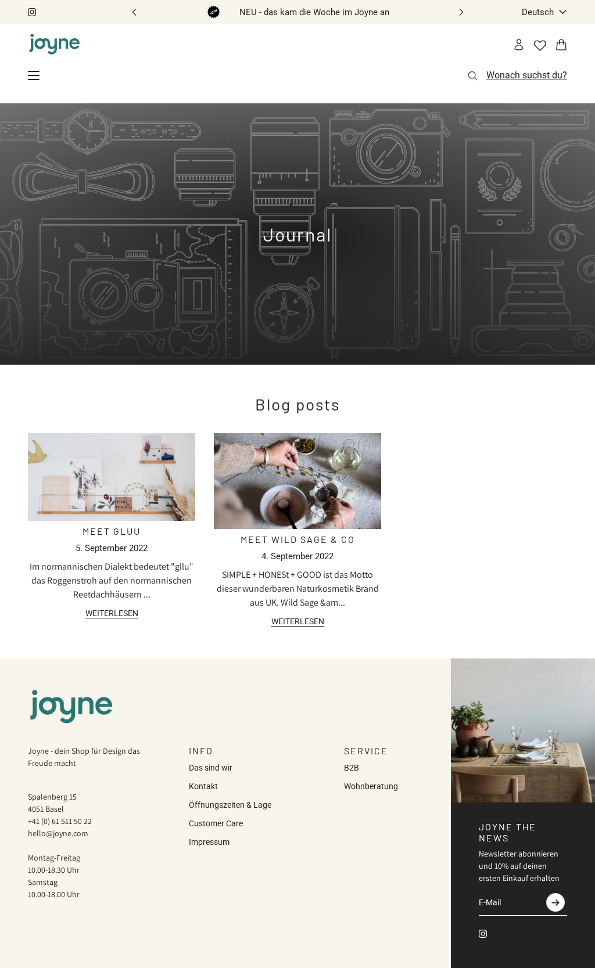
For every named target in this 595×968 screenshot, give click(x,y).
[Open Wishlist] (540, 45)
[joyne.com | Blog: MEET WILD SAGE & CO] (297, 481)
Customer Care (216, 823)
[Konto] (519, 45)
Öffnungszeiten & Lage (230, 804)
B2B (351, 767)
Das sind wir (210, 767)
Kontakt (203, 786)
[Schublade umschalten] (34, 75)
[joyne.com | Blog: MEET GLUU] (111, 477)
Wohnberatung (371, 786)
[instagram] (32, 12)
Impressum (209, 842)
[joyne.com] (54, 44)
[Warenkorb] (561, 45)
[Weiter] (461, 12)
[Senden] (555, 902)
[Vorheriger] (134, 12)
